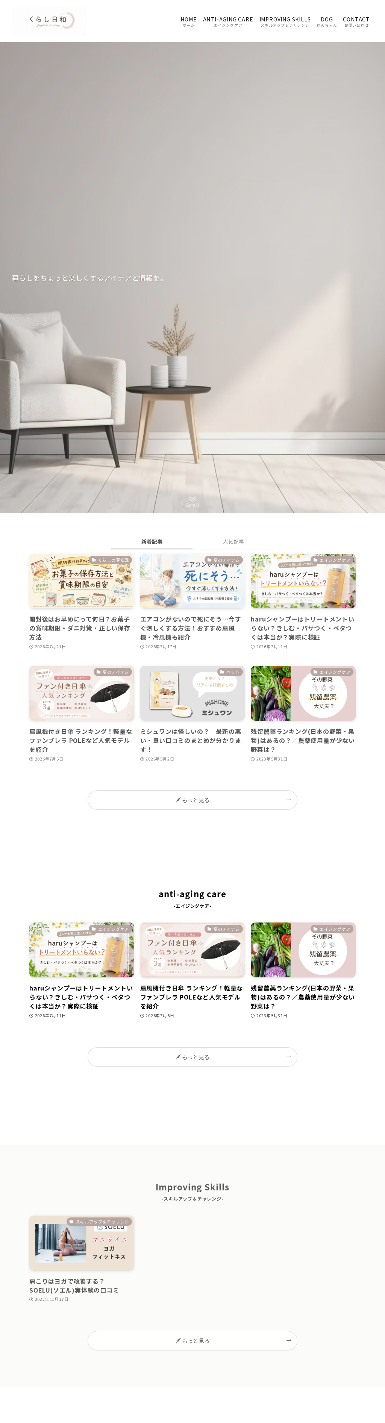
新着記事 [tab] (151, 541)
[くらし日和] (49, 21)
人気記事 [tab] (233, 541)
